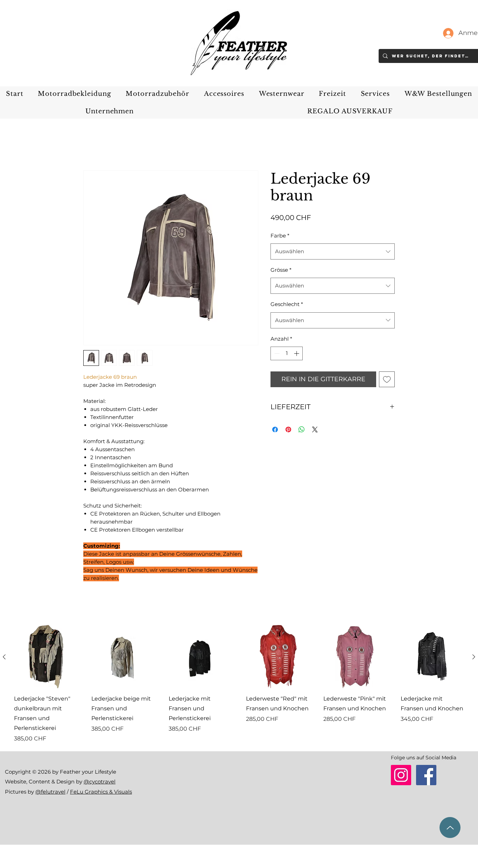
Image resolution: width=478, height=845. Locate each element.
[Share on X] (315, 429)
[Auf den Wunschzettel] (387, 379)
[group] (239, 684)
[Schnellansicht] (45, 656)
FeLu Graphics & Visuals (101, 791)
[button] (74, 93)
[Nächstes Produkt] (474, 657)
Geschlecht (286, 304)
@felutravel (50, 791)
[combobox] (332, 251)
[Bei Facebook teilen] (275, 429)
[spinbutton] (287, 353)
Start (90, 144)
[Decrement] (276, 353)
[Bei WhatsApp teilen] (301, 429)
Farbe (279, 235)
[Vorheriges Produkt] (4, 657)
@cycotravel (99, 781)
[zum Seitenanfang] (450, 827)
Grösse (280, 270)
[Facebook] (426, 775)
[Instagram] (401, 775)
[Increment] (297, 353)
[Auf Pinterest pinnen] (288, 429)
